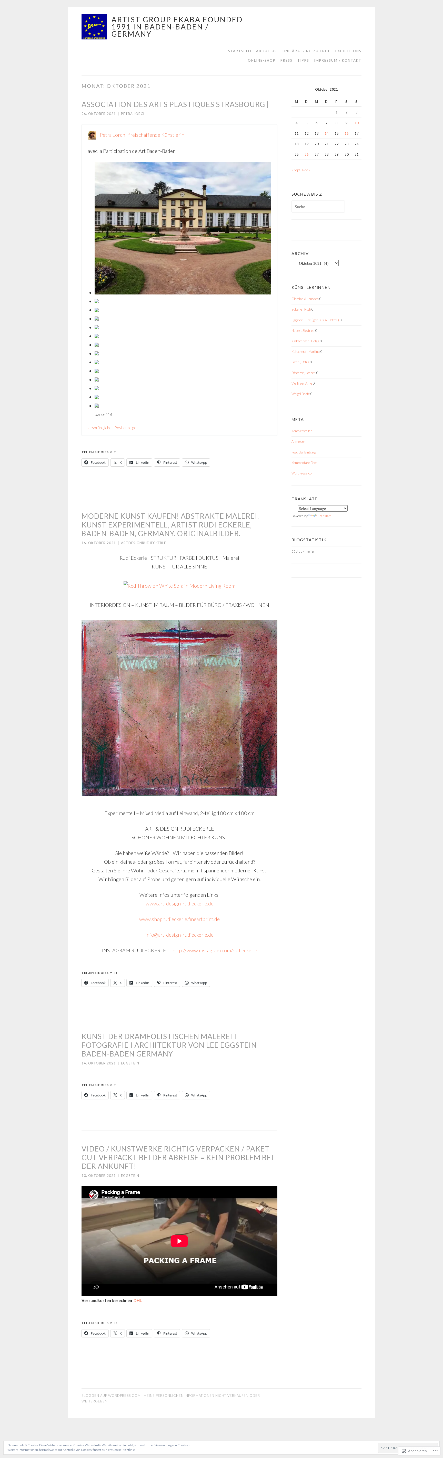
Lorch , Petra (300, 362)
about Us (266, 51)
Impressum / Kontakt (337, 60)
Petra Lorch (133, 114)
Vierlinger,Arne (301, 383)
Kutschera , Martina (305, 352)
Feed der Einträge (303, 452)
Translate (324, 516)
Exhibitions (348, 51)
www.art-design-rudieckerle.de (180, 903)
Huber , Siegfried (303, 331)
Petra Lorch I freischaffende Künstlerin (142, 135)
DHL (138, 1300)
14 (327, 133)
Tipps (303, 60)
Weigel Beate (300, 394)
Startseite (240, 51)
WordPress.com (302, 473)
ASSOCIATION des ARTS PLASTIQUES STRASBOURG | (175, 104)
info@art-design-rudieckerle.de (179, 935)
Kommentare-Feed (304, 463)
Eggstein (130, 1063)
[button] (183, 229)
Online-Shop (262, 60)
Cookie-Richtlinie (123, 1450)
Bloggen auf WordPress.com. (112, 1395)
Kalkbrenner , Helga (305, 341)
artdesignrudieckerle (143, 543)
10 (357, 123)
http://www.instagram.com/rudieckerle (215, 950)
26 (307, 154)
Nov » (306, 170)
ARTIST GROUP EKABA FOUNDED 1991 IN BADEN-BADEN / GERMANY (177, 26)
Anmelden (298, 441)
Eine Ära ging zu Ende (306, 51)
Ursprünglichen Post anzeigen (113, 427)
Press (286, 60)
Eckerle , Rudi (301, 309)
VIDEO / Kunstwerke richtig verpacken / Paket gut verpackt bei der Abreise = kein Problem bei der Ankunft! (178, 1157)
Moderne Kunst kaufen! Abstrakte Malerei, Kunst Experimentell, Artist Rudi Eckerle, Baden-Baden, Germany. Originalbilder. (170, 525)
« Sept (295, 170)
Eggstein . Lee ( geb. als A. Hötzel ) (315, 320)
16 (347, 133)
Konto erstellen (301, 431)
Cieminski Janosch (305, 299)
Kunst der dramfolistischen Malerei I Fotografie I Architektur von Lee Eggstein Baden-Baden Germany (169, 1045)
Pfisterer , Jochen (303, 373)
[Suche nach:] (318, 207)
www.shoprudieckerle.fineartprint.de (179, 919)
